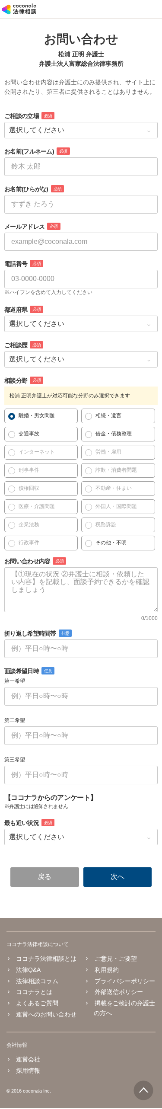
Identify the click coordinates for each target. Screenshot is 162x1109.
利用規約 (106, 969)
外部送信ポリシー (119, 991)
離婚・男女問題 (37, 415)
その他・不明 (111, 543)
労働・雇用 (108, 452)
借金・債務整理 (113, 434)
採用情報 (28, 1070)
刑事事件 (29, 470)
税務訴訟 (105, 524)
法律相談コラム (37, 981)
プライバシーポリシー (125, 981)
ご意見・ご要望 (116, 958)
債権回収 (29, 488)
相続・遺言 (108, 415)
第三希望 (14, 760)
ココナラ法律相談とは (46, 958)
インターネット (37, 452)
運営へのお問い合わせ (46, 1014)
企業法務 (29, 524)
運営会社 (28, 1059)
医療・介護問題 (37, 506)
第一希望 (14, 681)
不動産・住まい (113, 488)
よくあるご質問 (37, 1003)
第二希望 (14, 720)
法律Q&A (28, 969)
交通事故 (29, 434)
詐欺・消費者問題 (116, 470)
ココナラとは (34, 991)
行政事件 (29, 543)
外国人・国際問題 (116, 506)
